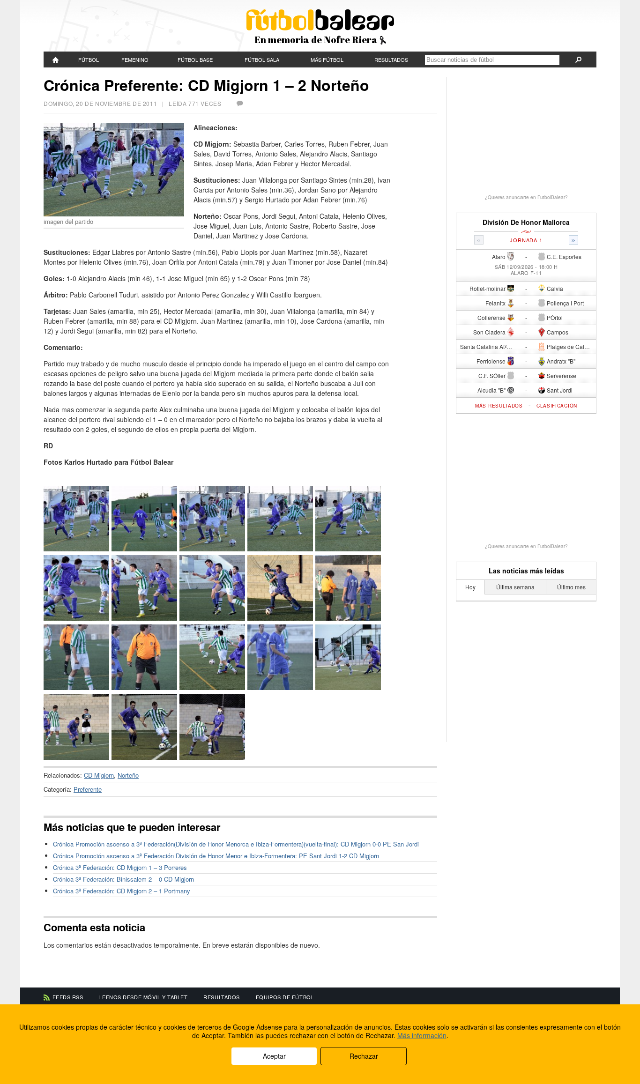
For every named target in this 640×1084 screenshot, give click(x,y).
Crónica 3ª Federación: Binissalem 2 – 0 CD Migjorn (123, 879)
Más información (422, 1035)
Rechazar (364, 1056)
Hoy (470, 587)
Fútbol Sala (262, 59)
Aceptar (274, 1056)
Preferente (88, 789)
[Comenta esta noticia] (239, 103)
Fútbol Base (195, 59)
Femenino (135, 59)
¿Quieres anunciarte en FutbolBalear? (526, 197)
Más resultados (499, 405)
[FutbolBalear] (56, 59)
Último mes (571, 587)
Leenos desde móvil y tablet (143, 997)
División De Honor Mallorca (526, 222)
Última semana (515, 587)
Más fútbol (327, 59)
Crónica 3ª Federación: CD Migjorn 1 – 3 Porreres (120, 867)
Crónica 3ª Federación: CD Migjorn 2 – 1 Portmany (121, 890)
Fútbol (88, 59)
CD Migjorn (99, 775)
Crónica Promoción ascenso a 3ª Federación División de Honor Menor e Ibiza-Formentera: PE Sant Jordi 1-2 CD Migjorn (216, 855)
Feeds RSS (67, 997)
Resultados (391, 59)
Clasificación (556, 405)
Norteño (128, 775)
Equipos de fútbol (285, 997)
